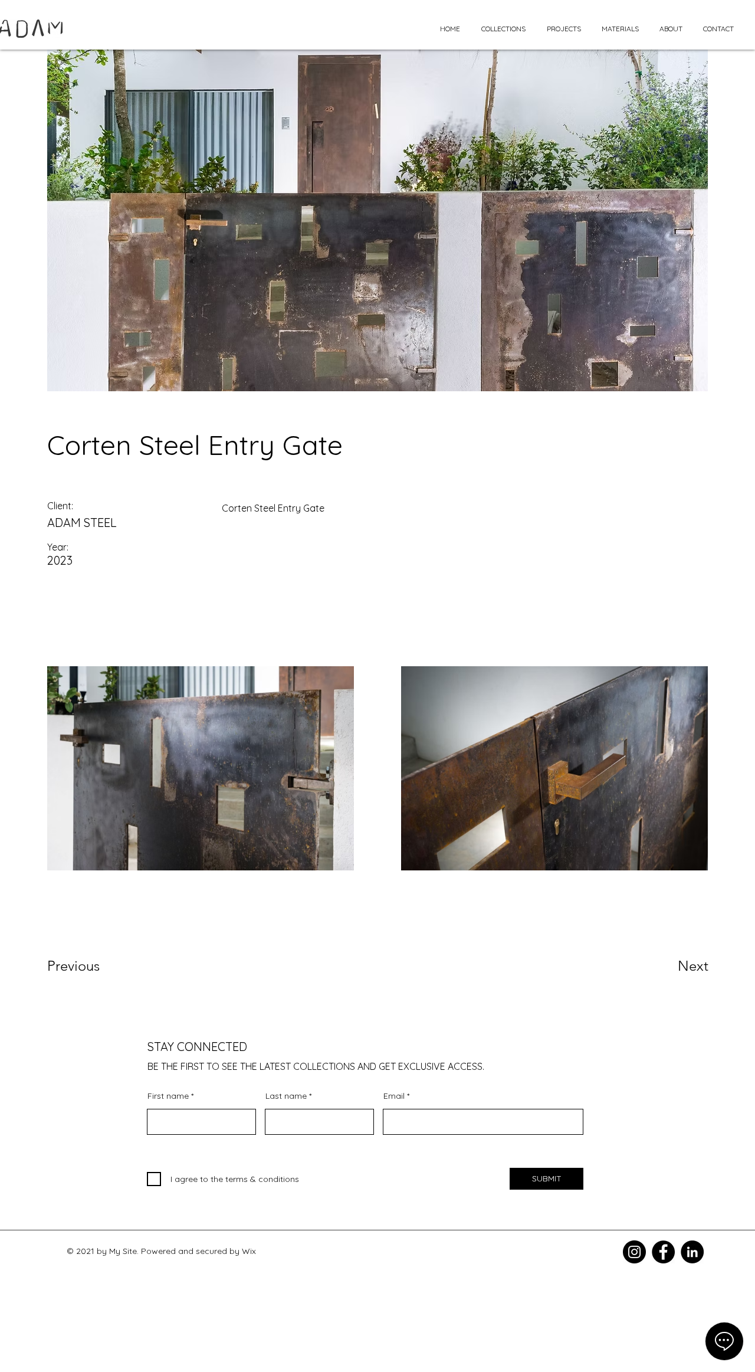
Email (394, 1096)
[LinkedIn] (692, 1251)
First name (168, 1096)
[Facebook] (663, 1251)
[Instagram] (634, 1251)
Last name (286, 1096)
